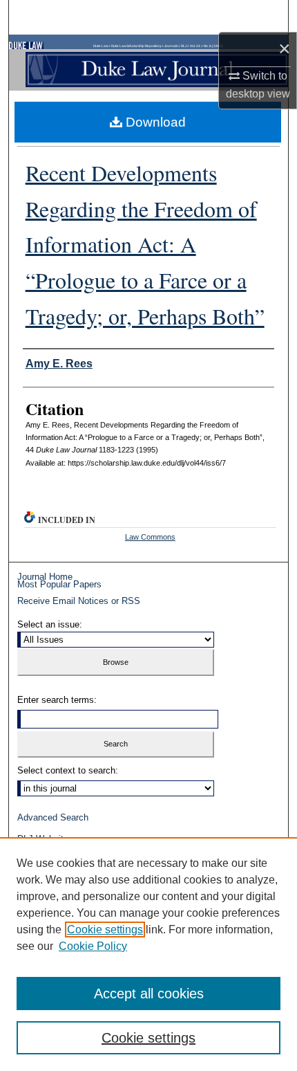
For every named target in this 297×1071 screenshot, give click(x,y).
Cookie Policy (93, 946)
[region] (148, 954)
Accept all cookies (149, 993)
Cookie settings (105, 929)
